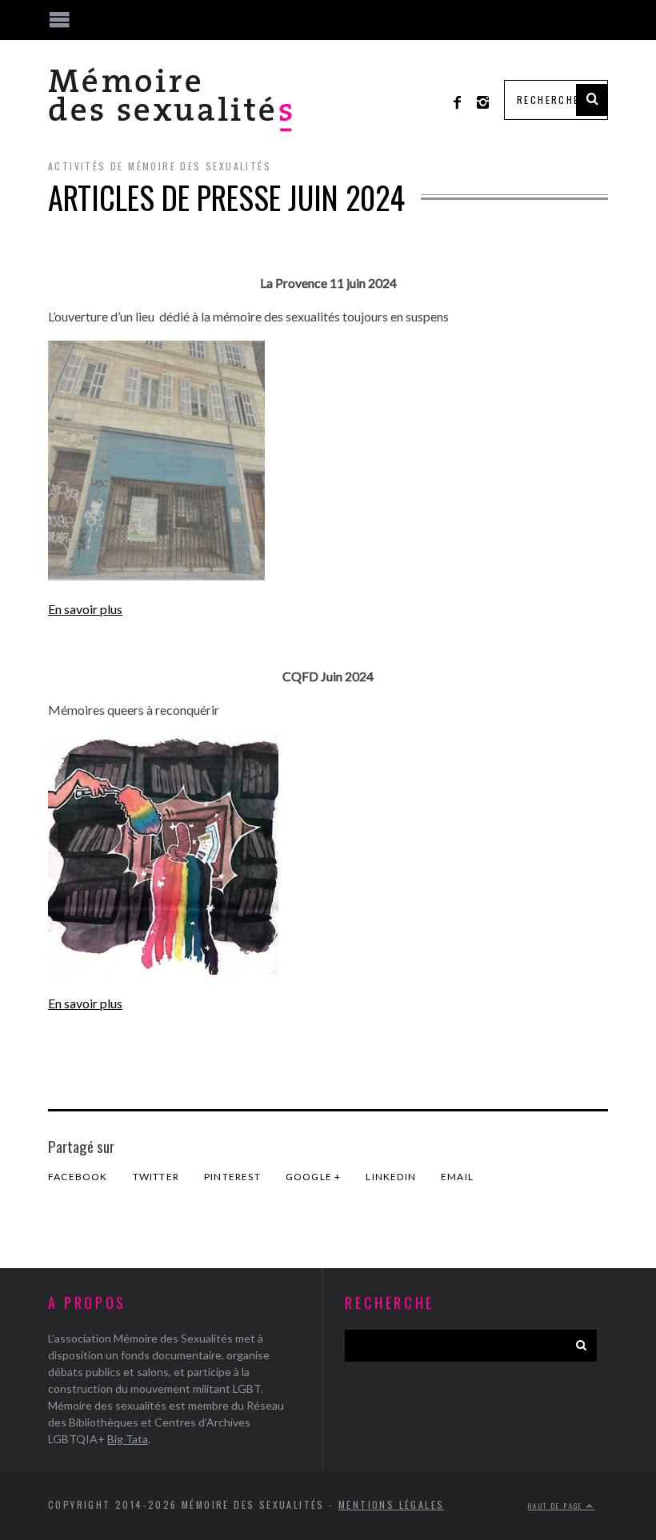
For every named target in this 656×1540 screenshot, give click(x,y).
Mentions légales (391, 1504)
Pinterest (232, 1177)
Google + (314, 1177)
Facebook (78, 1177)
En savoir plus (85, 608)
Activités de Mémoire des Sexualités (159, 166)
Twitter (156, 1177)
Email (457, 1177)
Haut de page (557, 1505)
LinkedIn (391, 1177)
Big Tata (127, 1439)
